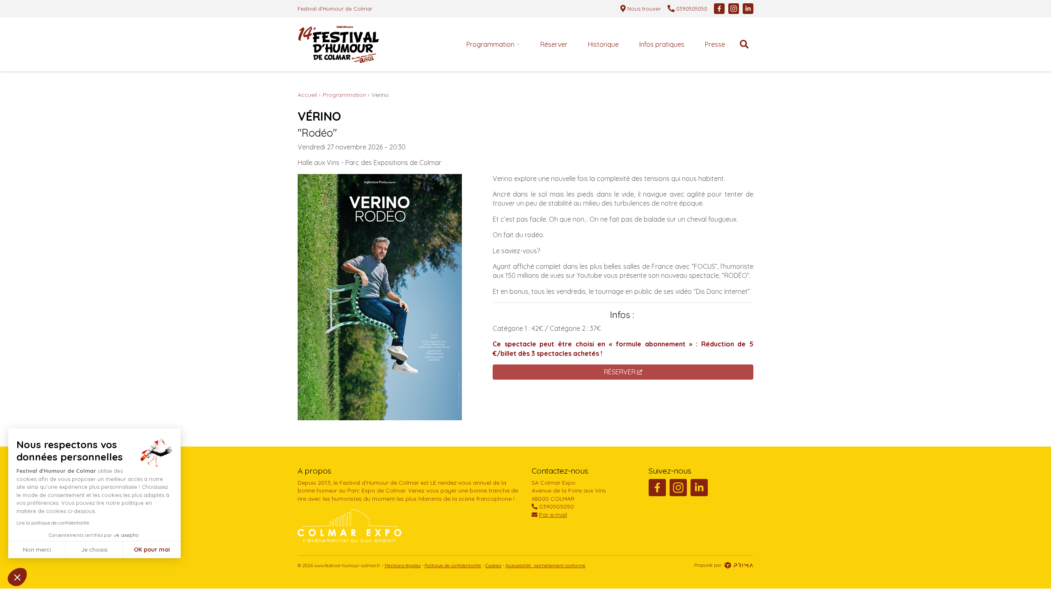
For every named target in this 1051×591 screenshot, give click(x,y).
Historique (603, 44)
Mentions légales (402, 565)
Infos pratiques (661, 44)
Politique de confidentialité (453, 565)
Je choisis (94, 549)
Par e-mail (553, 514)
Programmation (490, 44)
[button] (17, 577)
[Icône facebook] (719, 8)
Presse (715, 44)
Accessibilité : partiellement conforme (545, 565)
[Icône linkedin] (748, 8)
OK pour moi (152, 549)
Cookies (493, 565)
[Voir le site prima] (739, 565)
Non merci (37, 549)
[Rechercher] (744, 44)
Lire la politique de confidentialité (52, 523)
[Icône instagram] (733, 8)
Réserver (553, 44)
